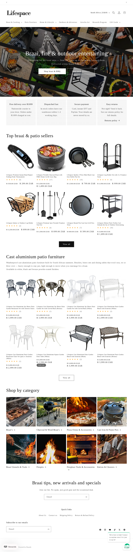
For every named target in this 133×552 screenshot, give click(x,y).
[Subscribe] (86, 497)
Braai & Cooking (13, 22)
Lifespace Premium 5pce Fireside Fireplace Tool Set (51, 224)
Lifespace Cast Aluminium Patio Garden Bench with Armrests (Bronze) (110, 355)
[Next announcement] (126, 2)
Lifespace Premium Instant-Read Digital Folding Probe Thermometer (19, 176)
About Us (42, 515)
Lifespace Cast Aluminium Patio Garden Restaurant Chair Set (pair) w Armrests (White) (19, 356)
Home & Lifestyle (47, 22)
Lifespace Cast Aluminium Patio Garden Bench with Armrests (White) (110, 307)
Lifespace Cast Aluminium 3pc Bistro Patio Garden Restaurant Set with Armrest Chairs (20, 307)
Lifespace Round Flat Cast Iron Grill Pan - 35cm (81, 224)
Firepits (40, 467)
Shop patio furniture (81, 71)
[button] (14, 22)
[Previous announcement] (6, 2)
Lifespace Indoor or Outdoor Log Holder (19, 223)
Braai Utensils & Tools (16, 467)
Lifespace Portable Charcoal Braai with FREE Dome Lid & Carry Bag (49, 176)
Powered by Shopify (24, 547)
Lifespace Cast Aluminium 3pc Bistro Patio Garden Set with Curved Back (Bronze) (51, 307)
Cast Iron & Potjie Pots (107, 430)
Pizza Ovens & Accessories (79, 430)
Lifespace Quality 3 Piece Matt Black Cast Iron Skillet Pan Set (81, 176)
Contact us (53, 515)
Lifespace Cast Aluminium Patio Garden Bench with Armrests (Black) (80, 355)
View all (66, 244)
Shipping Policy (66, 515)
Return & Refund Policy (84, 515)
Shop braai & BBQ (52, 71)
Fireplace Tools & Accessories (81, 467)
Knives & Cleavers (105, 467)
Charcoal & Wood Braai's (48, 430)
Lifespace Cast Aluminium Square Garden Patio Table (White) (50, 355)
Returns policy (111, 120)
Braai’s (9, 430)
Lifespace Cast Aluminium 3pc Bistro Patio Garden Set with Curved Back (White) (81, 307)
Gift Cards (114, 22)
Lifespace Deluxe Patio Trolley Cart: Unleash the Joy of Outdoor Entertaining (110, 224)
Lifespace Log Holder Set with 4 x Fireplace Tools (111, 176)
